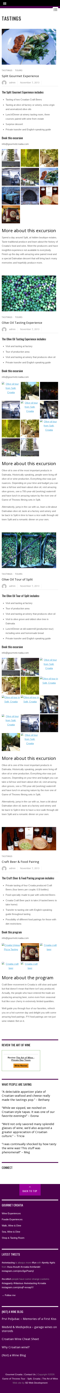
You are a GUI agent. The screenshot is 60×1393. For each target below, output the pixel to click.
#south (16, 1266)
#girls (52, 1262)
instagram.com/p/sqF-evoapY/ (17, 1287)
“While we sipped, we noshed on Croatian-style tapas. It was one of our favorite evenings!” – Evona (28, 1112)
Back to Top (30, 1191)
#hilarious (18, 1283)
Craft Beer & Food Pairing (20, 862)
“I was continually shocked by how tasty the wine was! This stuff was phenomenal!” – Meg (29, 1148)
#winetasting (8, 1262)
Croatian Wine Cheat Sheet (20, 1339)
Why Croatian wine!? (16, 1347)
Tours (19, 70)
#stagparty (7, 1283)
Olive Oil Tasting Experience (22, 323)
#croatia (25, 1266)
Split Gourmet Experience (20, 76)
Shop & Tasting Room (13, 1237)
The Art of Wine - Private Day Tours (22, 1058)
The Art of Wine (50, 1379)
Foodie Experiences (12, 1219)
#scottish (6, 1279)
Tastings (7, 70)
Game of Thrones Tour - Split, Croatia (21, 1379)
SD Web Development (36, 1383)
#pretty (45, 1262)
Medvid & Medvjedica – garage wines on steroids (29, 1329)
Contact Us (30, 1374)
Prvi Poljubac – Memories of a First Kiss (29, 1319)
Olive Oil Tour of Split (17, 579)
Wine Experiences (11, 1213)
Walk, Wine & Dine (11, 1225)
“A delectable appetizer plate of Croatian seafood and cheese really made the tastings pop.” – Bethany (26, 1096)
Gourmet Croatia (13, 1374)
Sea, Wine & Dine (11, 1231)
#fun (34, 1262)
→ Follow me (9, 1295)
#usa (9, 1266)
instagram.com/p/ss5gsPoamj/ (18, 1271)
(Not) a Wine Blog (14, 1355)
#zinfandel (35, 1266)
